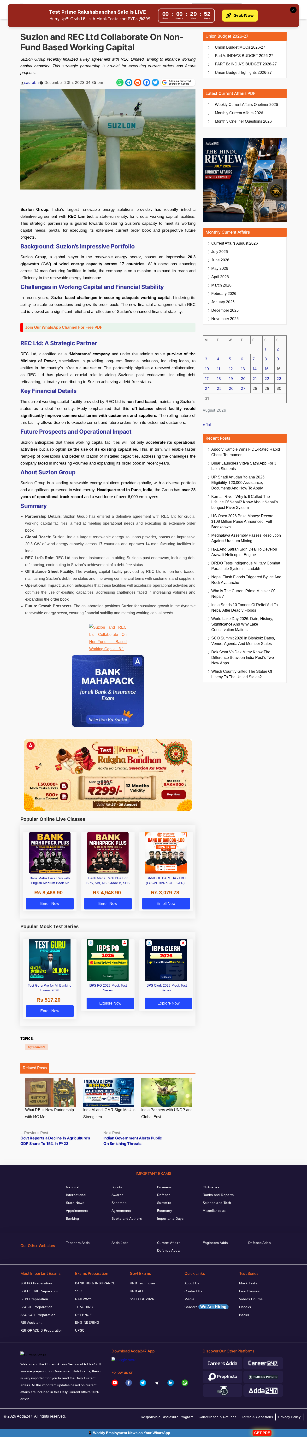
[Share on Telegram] (128, 82)
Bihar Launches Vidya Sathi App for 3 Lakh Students (243, 466)
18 (219, 378)
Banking (72, 1218)
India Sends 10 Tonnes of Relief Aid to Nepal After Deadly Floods (244, 607)
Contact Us (193, 1291)
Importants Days (170, 1218)
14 (255, 368)
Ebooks (245, 1307)
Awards (118, 1195)
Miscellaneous (214, 1211)
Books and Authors (127, 1218)
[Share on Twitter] (155, 82)
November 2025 (225, 319)
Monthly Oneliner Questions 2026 (243, 121)
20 (243, 378)
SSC (78, 1291)
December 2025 (225, 310)
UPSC (80, 1330)
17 (207, 378)
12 (231, 368)
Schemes (119, 1203)
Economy (164, 1211)
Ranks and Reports (218, 1195)
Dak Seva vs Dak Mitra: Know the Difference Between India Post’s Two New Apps (242, 657)
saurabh (31, 82)
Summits (164, 1203)
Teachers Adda (78, 1243)
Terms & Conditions (257, 1417)
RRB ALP (137, 1291)
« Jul (207, 425)
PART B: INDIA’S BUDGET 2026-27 (246, 64)
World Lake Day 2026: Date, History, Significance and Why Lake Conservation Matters (242, 624)
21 (255, 378)
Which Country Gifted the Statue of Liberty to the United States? (241, 674)
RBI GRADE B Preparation (41, 1330)
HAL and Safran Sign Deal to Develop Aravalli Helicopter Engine (244, 552)
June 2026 (220, 260)
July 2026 (219, 252)
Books (244, 1315)
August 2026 (234, 243)
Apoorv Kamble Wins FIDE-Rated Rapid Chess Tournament (245, 452)
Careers (205, 1307)
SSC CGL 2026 (142, 1299)
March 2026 (221, 285)
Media (189, 1299)
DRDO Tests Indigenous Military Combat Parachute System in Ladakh (245, 566)
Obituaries (211, 1187)
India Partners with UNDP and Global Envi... (167, 1113)
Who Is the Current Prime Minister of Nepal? (243, 593)
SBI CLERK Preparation (39, 1291)
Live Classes (249, 1291)
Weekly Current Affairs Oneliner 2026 (246, 105)
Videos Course (251, 1299)
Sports (117, 1187)
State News (75, 1203)
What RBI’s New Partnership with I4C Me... (49, 1113)
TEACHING (84, 1307)
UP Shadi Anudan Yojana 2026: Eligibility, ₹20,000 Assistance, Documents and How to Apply (238, 482)
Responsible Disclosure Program (167, 1417)
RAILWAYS (83, 1299)
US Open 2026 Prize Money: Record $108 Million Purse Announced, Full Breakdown (242, 521)
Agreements (36, 1047)
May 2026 (219, 268)
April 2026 (220, 277)
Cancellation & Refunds (217, 1417)
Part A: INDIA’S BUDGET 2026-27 (244, 56)
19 (231, 378)
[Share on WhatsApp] (120, 82)
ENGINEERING (87, 1322)
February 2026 (223, 294)
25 (219, 388)
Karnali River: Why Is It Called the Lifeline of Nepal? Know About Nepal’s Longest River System (244, 502)
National (72, 1187)
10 (207, 368)
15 (267, 368)
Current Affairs (168, 1243)
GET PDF (262, 1433)
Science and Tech (217, 1203)
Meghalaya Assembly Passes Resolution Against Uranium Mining (246, 538)
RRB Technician (142, 1283)
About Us (191, 1283)
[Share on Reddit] (137, 82)
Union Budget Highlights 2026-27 (243, 72)
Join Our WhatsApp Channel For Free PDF (63, 327)
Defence (164, 1195)
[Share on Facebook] (146, 82)
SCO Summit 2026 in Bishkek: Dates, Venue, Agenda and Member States (243, 641)
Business (164, 1187)
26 (231, 388)
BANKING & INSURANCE (95, 1283)
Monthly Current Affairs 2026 (239, 113)
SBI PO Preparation (36, 1283)
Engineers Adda (215, 1243)
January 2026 (223, 302)
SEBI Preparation (34, 1299)
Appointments (77, 1211)
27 (243, 388)
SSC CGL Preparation (37, 1315)
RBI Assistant (30, 1322)
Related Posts (35, 1068)
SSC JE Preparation (36, 1307)
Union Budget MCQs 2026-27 (240, 47)
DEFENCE (83, 1315)
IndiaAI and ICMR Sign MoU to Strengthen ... (109, 1113)
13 (243, 368)
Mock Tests (248, 1283)
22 (267, 378)
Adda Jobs (120, 1243)
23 (279, 378)
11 (218, 368)
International (76, 1195)
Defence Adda (168, 1250)
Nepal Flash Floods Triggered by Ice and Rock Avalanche (246, 580)
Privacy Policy (289, 1417)
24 (207, 388)
